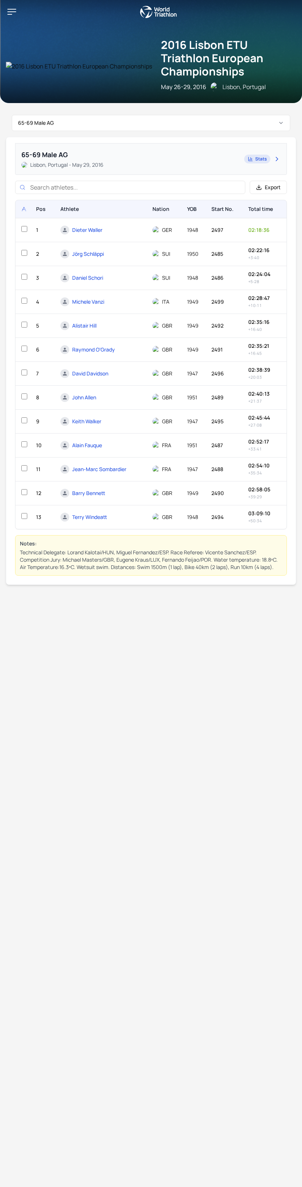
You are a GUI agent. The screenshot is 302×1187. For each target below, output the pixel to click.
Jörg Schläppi (88, 253)
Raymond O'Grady (93, 349)
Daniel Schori (87, 277)
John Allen (84, 397)
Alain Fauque (87, 445)
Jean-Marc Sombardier (99, 469)
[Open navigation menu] (11, 11)
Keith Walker (86, 421)
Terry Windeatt (89, 516)
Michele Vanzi (88, 301)
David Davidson (90, 373)
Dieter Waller (87, 229)
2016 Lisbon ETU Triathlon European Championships (212, 58)
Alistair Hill (84, 325)
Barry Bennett (88, 493)
